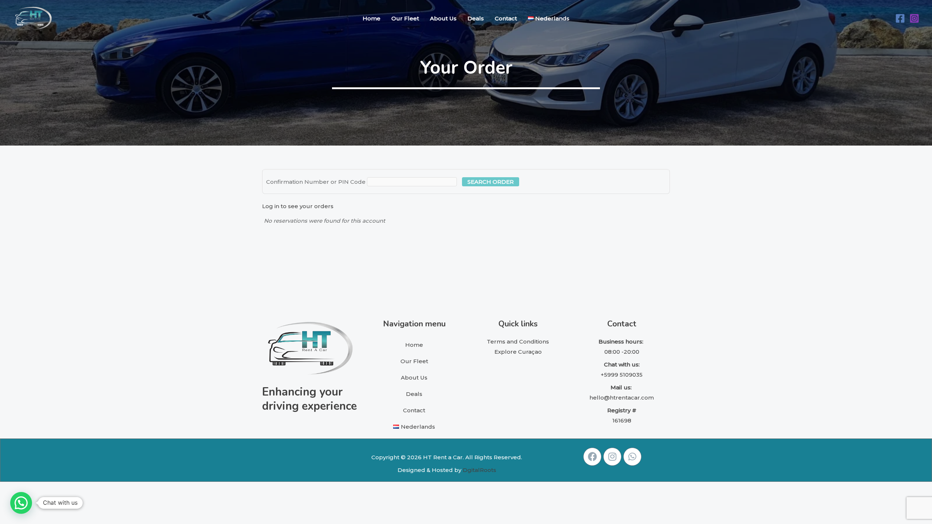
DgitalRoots (479, 470)
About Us (443, 18)
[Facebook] (900, 18)
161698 (621, 420)
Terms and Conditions (518, 341)
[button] (21, 503)
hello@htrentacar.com (621, 397)
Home (371, 18)
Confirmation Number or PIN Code (316, 181)
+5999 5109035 (622, 374)
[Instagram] (914, 18)
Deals (475, 18)
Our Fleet (405, 18)
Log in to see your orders (297, 206)
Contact (506, 18)
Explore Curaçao (518, 351)
